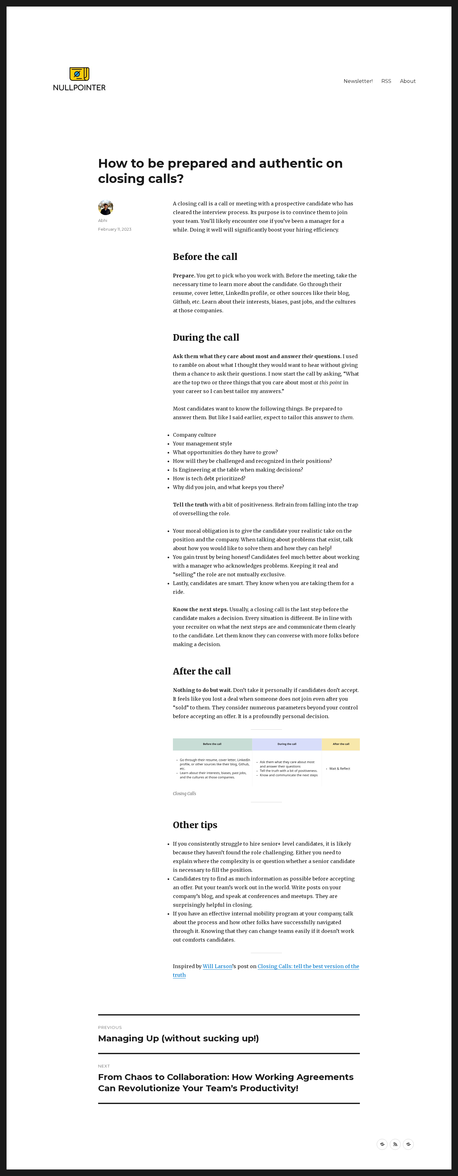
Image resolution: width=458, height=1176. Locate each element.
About (408, 81)
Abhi (102, 220)
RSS (386, 81)
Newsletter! (358, 81)
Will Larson (217, 966)
